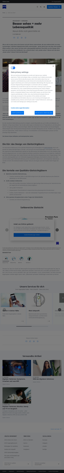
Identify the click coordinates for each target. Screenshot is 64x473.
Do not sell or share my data (44, 112)
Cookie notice (15, 108)
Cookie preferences (17, 112)
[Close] (53, 66)
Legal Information (24, 108)
